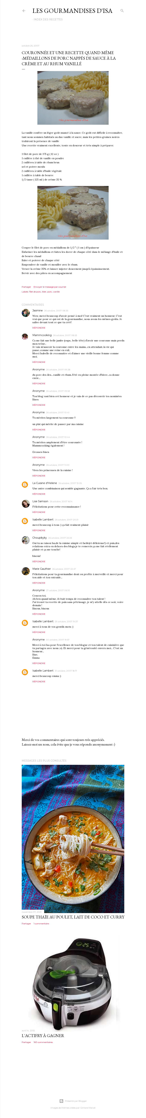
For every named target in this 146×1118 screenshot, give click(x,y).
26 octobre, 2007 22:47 (64, 569)
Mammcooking (42, 335)
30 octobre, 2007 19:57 (57, 639)
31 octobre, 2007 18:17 (66, 670)
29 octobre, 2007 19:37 (66, 621)
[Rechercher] (122, 9)
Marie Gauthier (41, 568)
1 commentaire (41, 923)
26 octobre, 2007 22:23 (60, 537)
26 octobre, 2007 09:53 (58, 391)
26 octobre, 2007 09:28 (58, 369)
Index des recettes (48, 19)
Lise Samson (40, 501)
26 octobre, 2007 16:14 (61, 501)
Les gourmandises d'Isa (72, 10)
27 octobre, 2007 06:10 (58, 590)
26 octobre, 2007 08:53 (65, 335)
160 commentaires (43, 1042)
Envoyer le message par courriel (50, 286)
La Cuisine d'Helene (44, 483)
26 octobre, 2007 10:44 (58, 437)
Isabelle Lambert (42, 519)
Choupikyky (39, 537)
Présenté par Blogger (76, 1101)
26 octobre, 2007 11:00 (57, 465)
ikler (44, 291)
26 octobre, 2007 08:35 (56, 310)
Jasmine (37, 310)
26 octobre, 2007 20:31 (66, 519)
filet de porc (35, 291)
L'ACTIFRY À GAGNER (43, 1035)
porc (49, 291)
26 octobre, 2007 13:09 (70, 483)
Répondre (38, 327)
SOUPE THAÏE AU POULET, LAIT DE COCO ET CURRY (73, 917)
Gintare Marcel (87, 1107)
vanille (56, 291)
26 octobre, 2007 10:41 (57, 412)
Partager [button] (26, 286)
